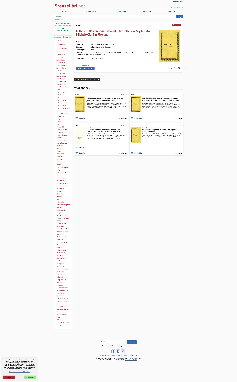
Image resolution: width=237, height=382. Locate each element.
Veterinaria (60, 320)
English (181, 1)
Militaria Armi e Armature (62, 250)
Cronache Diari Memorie (62, 143)
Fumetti (59, 207)
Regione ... (60, 274)
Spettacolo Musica (63, 298)
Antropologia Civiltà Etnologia (62, 68)
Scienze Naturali (62, 288)
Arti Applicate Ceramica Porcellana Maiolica (63, 100)
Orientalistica (61, 258)
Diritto (59, 151)
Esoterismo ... (61, 178)
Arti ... (58, 97)
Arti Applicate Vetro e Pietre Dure (63, 108)
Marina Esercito (62, 237)
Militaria (59, 247)
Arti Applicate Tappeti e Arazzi (62, 106)
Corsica (59, 138)
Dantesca (60, 146)
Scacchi (59, 282)
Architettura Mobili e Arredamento (63, 87)
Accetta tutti (30, 377)
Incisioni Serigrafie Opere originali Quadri (63, 218)
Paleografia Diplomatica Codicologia (61, 264)
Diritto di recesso (105, 355)
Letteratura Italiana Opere (63, 229)
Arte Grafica (61, 92)
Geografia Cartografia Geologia (60, 213)
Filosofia (59, 197)
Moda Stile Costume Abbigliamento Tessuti (63, 253)
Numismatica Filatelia (61, 256)
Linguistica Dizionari (60, 234)
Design (59, 148)
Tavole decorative (63, 309)
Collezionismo (61, 132)
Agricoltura (61, 57)
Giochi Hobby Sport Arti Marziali (63, 216)
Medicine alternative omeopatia (60, 245)
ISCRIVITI (132, 342)
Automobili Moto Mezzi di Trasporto (63, 114)
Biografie (60, 119)
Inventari (60, 221)
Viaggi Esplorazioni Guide (63, 323)
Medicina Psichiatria (63, 242)
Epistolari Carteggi (63, 172)
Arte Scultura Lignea (61, 95)
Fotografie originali (63, 205)
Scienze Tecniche (62, 290)
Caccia (59, 121)
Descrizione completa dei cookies (19, 372)
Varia (58, 317)
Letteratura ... (61, 226)
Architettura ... (61, 76)
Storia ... (59, 304)
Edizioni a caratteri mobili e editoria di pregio (63, 162)
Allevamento (61, 63)
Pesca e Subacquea (63, 269)
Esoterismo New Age (62, 183)
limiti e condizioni (63, 32)
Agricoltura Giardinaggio (61, 60)
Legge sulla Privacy (116, 355)
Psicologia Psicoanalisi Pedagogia (61, 272)
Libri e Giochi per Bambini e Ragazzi (63, 232)
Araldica (59, 71)
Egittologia (60, 164)
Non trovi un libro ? (91, 12)
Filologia (60, 194)
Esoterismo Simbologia (60, 189)
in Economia (85, 79)
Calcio (59, 124)
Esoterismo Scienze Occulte (63, 186)
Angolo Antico (61, 65)
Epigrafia (60, 170)
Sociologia (60, 293)
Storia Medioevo (62, 306)
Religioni (60, 277)
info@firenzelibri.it (131, 360)
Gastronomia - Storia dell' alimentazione (62, 210)
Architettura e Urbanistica (61, 82)
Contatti (171, 12)
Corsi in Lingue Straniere (62, 135)
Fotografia (60, 202)
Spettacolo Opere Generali (63, 301)
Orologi (59, 261)
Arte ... (59, 89)
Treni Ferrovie (61, 312)
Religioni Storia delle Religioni (62, 280)
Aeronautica (61, 55)
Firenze (59, 199)
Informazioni (121, 12)
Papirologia (61, 266)
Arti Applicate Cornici (61, 103)
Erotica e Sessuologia (61, 175)
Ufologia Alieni (62, 314)
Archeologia (61, 73)
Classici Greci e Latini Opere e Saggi (63, 130)
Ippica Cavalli (61, 223)
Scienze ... (60, 285)
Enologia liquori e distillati (63, 167)
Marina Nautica (62, 239)
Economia (60, 159)
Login (173, 7)
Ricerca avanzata (58, 19)
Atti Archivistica (62, 111)
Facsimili (59, 191)
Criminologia (61, 140)
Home (64, 12)
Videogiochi (61, 325)
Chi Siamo (147, 12)
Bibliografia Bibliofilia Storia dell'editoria (62, 116)
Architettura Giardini (61, 84)
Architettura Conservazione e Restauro (62, 79)
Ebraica (59, 156)
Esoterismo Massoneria (60, 181)
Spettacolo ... (61, 296)
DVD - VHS (60, 154)
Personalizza (9, 377)
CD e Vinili (60, 127)
